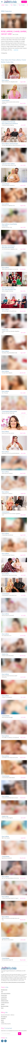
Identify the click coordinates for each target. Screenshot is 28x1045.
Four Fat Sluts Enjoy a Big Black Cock (9, 249)
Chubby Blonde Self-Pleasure (8, 555)
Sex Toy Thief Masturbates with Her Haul (10, 878)
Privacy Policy (4, 995)
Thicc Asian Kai (6, 289)
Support (2, 1004)
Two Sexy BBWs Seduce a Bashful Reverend (11, 145)
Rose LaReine (7, 31)
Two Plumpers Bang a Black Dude (9, 165)
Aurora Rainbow (13, 123)
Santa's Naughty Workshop (7, 291)
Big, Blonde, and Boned (7, 858)
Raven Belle (11, 247)
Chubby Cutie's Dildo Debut (8, 655)
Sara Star (4, 246)
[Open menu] (2, 2)
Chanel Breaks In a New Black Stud (9, 595)
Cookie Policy (4, 997)
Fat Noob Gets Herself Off (7, 960)
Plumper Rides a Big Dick (7, 372)
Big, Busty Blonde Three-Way (8, 413)
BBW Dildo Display (6, 838)
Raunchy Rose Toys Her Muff (8, 615)
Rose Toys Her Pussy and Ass (8, 433)
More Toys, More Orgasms (7, 817)
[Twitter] (5, 1041)
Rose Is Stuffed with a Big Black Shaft (9, 81)
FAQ (2, 991)
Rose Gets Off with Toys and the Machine (10, 453)
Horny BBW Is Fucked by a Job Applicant (10, 737)
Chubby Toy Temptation (7, 697)
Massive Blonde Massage (7, 717)
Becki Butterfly (11, 121)
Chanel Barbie (19, 31)
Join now (24, 1)
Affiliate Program (4, 1000)
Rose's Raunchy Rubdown (7, 473)
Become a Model (4, 1006)
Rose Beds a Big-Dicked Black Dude (9, 352)
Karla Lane (13, 289)
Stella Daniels (13, 411)
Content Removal (5, 1002)
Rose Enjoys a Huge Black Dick (8, 205)
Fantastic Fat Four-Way (7, 227)
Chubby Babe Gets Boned (7, 535)
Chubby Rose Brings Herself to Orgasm (10, 898)
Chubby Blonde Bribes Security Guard (10, 797)
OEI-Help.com (4, 1016)
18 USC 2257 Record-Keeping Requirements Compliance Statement (13, 982)
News (2, 1008)
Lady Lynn (4, 121)
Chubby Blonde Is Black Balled (8, 777)
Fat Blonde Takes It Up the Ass (8, 185)
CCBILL (2, 1022)
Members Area (4, 989)
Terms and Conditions (5, 993)
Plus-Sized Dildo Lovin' (6, 635)
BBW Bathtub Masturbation (7, 939)
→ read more (15, 49)
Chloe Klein (5, 225)
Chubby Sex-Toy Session (7, 493)
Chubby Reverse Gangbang (8, 125)
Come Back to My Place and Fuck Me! (10, 757)
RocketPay (3, 1018)
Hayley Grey (6, 34)
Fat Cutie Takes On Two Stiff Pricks (9, 311)
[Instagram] (2, 1041)
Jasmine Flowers (13, 143)
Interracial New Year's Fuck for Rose (9, 575)
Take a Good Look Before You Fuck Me (10, 269)
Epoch (2, 1020)
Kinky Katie (4, 247)
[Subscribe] (19, 1033)
